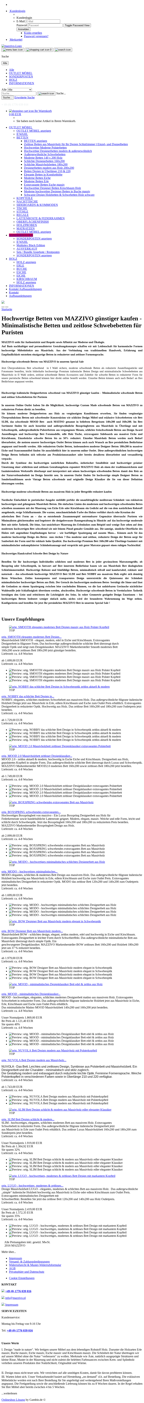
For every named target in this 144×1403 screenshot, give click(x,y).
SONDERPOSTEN (21, 76)
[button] (3, 307)
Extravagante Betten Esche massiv (44, 184)
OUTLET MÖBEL (20, 73)
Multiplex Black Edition (30, 245)
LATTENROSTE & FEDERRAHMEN (40, 218)
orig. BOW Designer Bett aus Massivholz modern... (32, 931)
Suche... (61, 93)
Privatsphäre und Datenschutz (26, 1271)
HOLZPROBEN (26, 225)
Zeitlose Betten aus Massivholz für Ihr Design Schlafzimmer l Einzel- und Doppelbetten (76, 144)
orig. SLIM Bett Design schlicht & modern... (28, 1119)
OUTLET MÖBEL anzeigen (33, 130)
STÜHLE (22, 211)
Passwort (21, 25)
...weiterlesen (9, 1393)
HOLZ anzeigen (26, 262)
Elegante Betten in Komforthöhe (43, 174)
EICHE (21, 275)
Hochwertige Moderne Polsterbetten (45, 147)
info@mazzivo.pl (15, 1297)
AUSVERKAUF (26, 248)
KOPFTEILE (24, 198)
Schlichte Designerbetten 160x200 (44, 161)
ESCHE (21, 272)
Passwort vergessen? (36, 36)
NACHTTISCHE (27, 201)
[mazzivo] (12, 46)
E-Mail (20, 21)
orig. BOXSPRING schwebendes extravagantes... (31, 812)
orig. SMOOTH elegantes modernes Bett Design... (32, 636)
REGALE (22, 215)
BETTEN (22, 137)
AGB (12, 1268)
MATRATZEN (25, 228)
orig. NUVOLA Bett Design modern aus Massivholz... (34, 1060)
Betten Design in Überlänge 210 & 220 (47, 171)
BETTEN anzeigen (35, 140)
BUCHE (21, 268)
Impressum (15, 1258)
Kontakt (14, 289)
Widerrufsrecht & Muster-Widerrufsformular (35, 1265)
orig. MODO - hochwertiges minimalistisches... (30, 871)
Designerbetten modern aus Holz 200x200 (49, 167)
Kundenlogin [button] (17, 11)
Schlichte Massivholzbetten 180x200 (46, 164)
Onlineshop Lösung (13, 1399)
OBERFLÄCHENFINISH (32, 221)
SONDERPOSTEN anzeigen (34, 238)
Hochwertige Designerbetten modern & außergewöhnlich (58, 151)
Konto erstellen (33, 32)
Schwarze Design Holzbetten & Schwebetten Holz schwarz (59, 194)
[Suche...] (46, 94)
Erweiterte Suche (24, 97)
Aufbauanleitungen (30, 289)
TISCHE (21, 208)
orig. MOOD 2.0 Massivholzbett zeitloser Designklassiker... (37, 755)
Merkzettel (15, 39)
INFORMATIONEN (21, 83)
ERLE (20, 265)
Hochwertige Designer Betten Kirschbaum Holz (52, 188)
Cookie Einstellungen (21, 1278)
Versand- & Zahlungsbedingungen (29, 1261)
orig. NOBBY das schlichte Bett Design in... (28, 696)
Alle (11, 69)
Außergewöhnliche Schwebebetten (44, 154)
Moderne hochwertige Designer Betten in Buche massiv (57, 191)
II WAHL (22, 134)
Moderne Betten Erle (36, 181)
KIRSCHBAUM (26, 279)
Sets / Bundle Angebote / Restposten (38, 252)
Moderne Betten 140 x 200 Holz (43, 157)
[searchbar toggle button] (63, 50)
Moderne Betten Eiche (37, 177)
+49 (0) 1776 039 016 (18, 1291)
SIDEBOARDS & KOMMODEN (37, 204)
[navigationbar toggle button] (13, 50)
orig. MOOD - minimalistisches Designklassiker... (31, 994)
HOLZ (13, 79)
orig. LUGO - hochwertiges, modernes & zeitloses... (32, 1185)
